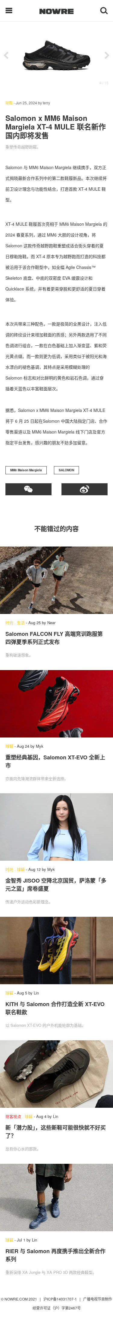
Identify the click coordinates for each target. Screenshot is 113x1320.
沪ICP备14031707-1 (60, 1298)
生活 (21, 622)
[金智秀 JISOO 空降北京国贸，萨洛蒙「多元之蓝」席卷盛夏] (56, 827)
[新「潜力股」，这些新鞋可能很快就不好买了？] (56, 1074)
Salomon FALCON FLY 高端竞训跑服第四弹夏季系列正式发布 (54, 638)
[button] (6, 55)
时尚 (9, 622)
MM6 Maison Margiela (26, 470)
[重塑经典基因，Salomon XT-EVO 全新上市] (56, 703)
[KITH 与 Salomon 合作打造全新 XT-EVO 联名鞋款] (56, 950)
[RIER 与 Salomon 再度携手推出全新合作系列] (56, 1197)
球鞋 (9, 102)
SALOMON (66, 470)
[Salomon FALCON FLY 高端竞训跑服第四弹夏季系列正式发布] (56, 580)
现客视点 (13, 1116)
